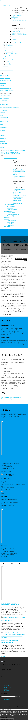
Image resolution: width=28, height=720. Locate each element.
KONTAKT (5, 66)
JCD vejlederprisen (16, 36)
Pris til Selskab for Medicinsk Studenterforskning (9, 641)
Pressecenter (9, 64)
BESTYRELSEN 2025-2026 (21, 259)
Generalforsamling (10, 49)
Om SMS (6, 686)
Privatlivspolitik (8, 699)
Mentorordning (15, 38)
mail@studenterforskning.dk (8, 680)
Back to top (3, 656)
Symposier (8, 47)
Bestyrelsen (9, 61)
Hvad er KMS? (9, 52)
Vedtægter (8, 63)
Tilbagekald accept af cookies (7, 719)
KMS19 (2, 124)
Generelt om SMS (10, 60)
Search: (2, 709)
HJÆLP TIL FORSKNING (9, 5)
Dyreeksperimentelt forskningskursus (9, 107)
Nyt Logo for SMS (6, 620)
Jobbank (13, 18)
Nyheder (6, 690)
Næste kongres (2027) (11, 53)
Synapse (2, 115)
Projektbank (14, 17)
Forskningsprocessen (16, 31)
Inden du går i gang (16, 42)
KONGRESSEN (6, 50)
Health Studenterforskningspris (19, 34)
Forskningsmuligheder (17, 15)
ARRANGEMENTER (8, 44)
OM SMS (5, 58)
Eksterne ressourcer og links (18, 20)
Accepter (17, 716)
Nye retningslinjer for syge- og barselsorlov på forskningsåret (10, 603)
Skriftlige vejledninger (5, 88)
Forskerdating (9, 45)
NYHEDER (5, 56)
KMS (5, 689)
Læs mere (4, 615)
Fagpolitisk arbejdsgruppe (17, 33)
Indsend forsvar (15, 39)
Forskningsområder (16, 14)
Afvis (21, 716)
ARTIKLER (2, 131)
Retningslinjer (9, 55)
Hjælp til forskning (8, 687)
